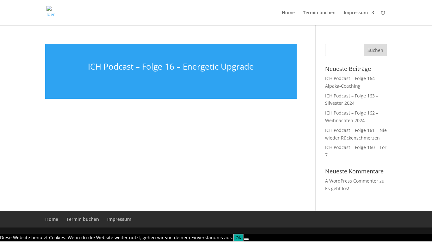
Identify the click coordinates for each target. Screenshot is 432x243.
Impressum (356, 13)
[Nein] (246, 239)
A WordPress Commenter (351, 181)
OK (238, 237)
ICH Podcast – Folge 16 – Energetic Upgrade (171, 66)
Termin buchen (319, 13)
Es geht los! (337, 188)
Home (288, 13)
